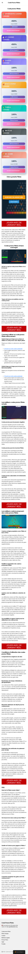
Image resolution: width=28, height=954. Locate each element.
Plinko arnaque (5, 933)
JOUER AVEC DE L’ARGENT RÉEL (14, 197)
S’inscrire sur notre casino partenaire (13, 348)
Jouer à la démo (14, 201)
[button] (2, 2)
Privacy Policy (5, 939)
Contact (3, 935)
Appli (3, 942)
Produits (3, 944)
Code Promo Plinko (14, 2)
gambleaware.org (13, 926)
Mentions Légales (6, 937)
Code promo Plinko (6, 931)
